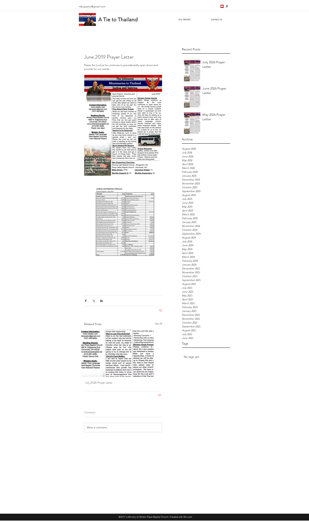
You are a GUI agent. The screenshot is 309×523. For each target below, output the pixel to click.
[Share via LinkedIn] (101, 300)
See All (158, 323)
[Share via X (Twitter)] (93, 300)
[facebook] (227, 6)
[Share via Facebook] (85, 300)
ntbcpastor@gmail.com (92, 6)
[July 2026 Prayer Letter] (123, 353)
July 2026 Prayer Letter (98, 382)
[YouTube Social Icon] (222, 6)
